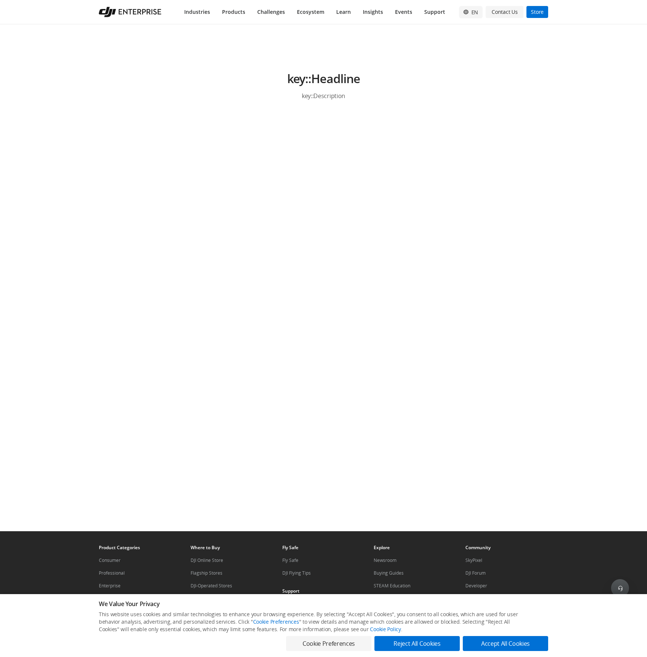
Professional (112, 573)
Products (233, 11)
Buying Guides (389, 573)
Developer (476, 586)
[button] (323, 86)
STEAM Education (392, 586)
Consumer (110, 560)
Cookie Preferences (276, 621)
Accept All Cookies (505, 643)
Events (403, 11)
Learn (343, 11)
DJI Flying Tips (296, 573)
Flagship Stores (206, 573)
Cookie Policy (385, 629)
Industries (197, 11)
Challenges (271, 11)
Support (434, 11)
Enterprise (110, 586)
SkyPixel (473, 560)
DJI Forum (475, 573)
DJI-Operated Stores (211, 586)
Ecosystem (310, 11)
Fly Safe (290, 560)
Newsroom (385, 560)
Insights (373, 11)
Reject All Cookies (417, 643)
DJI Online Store (207, 560)
